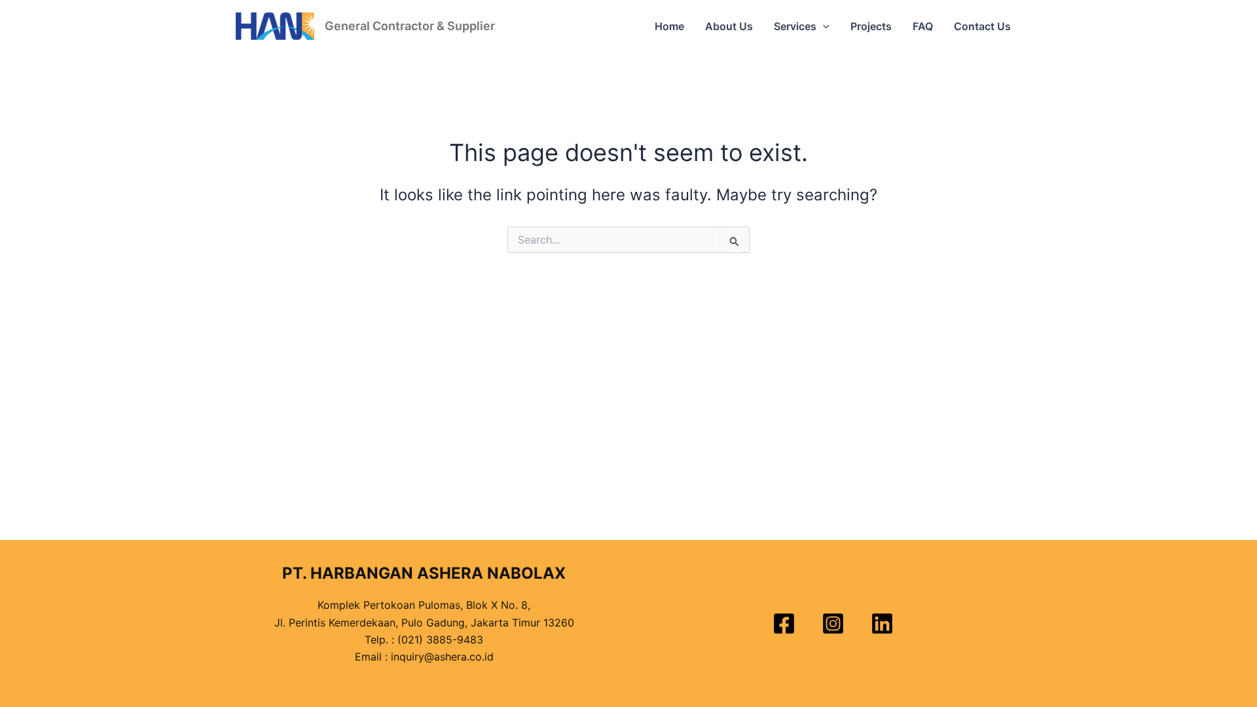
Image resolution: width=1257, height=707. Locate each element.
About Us (729, 26)
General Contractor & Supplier (410, 26)
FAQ (923, 26)
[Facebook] (784, 623)
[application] (822, 26)
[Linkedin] (882, 623)
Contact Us (982, 26)
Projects (871, 26)
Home (669, 26)
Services (795, 26)
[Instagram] (833, 623)
